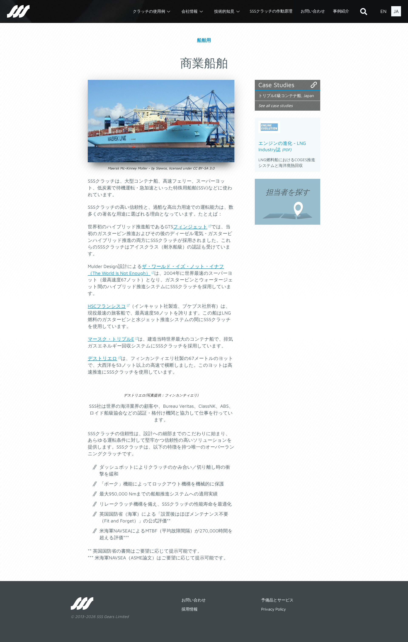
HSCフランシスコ (107, 306)
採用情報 (189, 609)
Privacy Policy (273, 609)
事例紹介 (341, 11)
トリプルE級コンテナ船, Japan (286, 95)
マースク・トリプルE (111, 339)
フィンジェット (190, 226)
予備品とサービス (277, 600)
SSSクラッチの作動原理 (271, 11)
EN (383, 11)
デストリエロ (102, 358)
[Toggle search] (363, 11)
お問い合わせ (313, 11)
